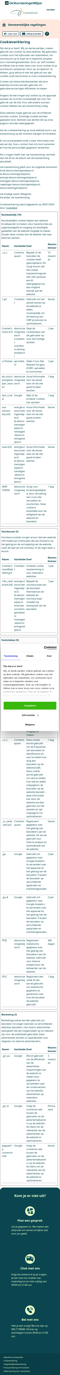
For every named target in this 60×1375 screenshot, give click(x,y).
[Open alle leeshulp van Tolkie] (47, 34)
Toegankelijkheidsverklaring (14, 1364)
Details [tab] (30, 656)
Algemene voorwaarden (13, 1357)
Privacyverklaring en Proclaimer (16, 1367)
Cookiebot (11, 207)
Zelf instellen (28, 715)
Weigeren (30, 724)
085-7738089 (18, 1329)
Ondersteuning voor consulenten (16, 1371)
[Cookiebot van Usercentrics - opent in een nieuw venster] (44, 648)
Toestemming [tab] (11, 656)
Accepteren (30, 705)
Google (18, 395)
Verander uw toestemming (15, 197)
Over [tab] (49, 656)
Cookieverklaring (10, 1360)
